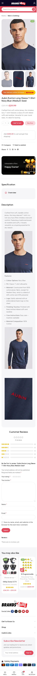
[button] (4, 45)
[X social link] (10, 149)
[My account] (34, 3)
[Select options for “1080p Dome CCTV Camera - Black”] (5, 572)
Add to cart (17, 123)
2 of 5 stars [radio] (15, 476)
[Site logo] (18, 3)
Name (4, 504)
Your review (6, 480)
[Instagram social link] (19, 611)
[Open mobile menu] (3, 3)
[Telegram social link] (18, 149)
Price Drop (23, 579)
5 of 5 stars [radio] (20, 476)
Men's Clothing (13, 16)
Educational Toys (27, 577)
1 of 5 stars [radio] (13, 476)
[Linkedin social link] (15, 149)
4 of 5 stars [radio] (18, 476)
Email (4, 513)
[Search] (33, 9)
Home (4, 16)
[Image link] (14, 604)
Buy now (30, 123)
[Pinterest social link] (12, 149)
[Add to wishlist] (14, 560)
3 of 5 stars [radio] (16, 476)
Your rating (6, 476)
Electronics (6, 584)
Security (14, 584)
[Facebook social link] (7, 149)
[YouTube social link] (23, 611)
